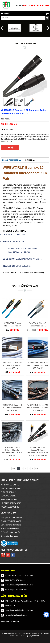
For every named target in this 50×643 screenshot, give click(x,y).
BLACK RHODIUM (8, 492)
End (36, 468)
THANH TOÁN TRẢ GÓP (11, 521)
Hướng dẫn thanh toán (10, 529)
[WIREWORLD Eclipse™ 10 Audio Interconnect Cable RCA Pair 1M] (38, 389)
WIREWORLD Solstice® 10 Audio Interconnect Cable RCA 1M (12, 365)
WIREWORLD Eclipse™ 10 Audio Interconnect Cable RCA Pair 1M (37, 408)
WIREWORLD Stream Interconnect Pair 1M (12, 324)
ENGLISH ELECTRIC (9, 500)
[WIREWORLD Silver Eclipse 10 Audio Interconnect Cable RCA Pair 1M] (12, 432)
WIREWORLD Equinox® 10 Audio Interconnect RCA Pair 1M (12, 408)
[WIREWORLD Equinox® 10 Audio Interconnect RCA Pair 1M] (12, 389)
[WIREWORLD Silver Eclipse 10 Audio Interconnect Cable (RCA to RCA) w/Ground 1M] (38, 432)
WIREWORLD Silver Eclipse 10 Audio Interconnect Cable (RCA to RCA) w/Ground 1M (37, 451)
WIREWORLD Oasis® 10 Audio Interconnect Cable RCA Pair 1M (37, 365)
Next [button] (48, 28)
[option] (14, 28)
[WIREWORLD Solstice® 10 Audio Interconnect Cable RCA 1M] (12, 347)
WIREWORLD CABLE (10, 485)
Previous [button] (2, 28)
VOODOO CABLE (8, 496)
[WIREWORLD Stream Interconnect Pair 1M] (12, 308)
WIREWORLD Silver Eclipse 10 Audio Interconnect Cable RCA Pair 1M (12, 451)
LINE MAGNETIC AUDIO (11, 503)
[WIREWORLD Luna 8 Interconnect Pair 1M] (38, 308)
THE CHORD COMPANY (11, 488)
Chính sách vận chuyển (10, 532)
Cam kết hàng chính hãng (11, 525)
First (13, 468)
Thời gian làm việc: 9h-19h (11, 517)
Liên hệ (10, 147)
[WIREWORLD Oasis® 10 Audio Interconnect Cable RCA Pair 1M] (38, 347)
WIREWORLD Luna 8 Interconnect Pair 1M (37, 324)
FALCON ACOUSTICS (10, 507)
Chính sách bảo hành (9, 536)
